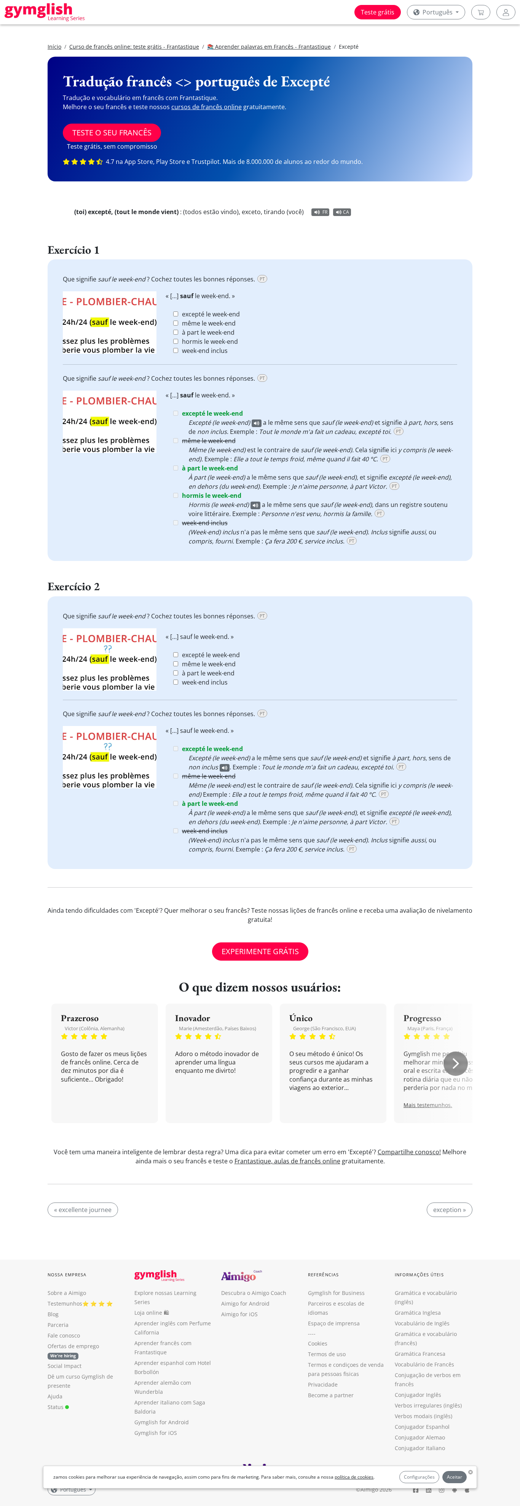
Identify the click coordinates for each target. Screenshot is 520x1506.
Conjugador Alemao (420, 1437)
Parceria (58, 1324)
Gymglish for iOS (155, 1432)
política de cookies (354, 1477)
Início (54, 46)
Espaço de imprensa (334, 1323)
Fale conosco (64, 1335)
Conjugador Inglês (418, 1394)
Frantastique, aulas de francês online (287, 1161)
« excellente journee (83, 1210)
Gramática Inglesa (418, 1312)
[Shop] (480, 12)
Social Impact (64, 1365)
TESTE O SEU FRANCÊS (112, 132)
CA (346, 212)
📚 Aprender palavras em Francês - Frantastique (269, 46)
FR (324, 212)
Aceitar (454, 1477)
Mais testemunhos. (428, 1105)
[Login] (505, 12)
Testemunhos (65, 1303)
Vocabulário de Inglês (422, 1323)
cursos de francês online (206, 107)
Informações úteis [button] (419, 1274)
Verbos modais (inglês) (423, 1416)
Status (56, 1407)
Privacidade (323, 1384)
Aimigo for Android (245, 1303)
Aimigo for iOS (239, 1314)
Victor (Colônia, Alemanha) (94, 1028)
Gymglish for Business (336, 1292)
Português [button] (437, 12)
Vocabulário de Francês (424, 1364)
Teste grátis (377, 12)
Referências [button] (323, 1274)
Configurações (419, 1477)
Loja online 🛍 (151, 1312)
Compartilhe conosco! (409, 1152)
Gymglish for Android (161, 1422)
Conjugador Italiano (420, 1448)
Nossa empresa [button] (67, 1274)
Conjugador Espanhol (422, 1426)
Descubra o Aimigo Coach (253, 1292)
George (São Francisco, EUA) (324, 1028)
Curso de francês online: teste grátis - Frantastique (134, 46)
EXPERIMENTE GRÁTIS (260, 951)
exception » (449, 1210)
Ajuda (55, 1396)
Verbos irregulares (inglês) (428, 1405)
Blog (53, 1314)
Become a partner (331, 1395)
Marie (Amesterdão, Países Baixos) (217, 1028)
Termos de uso (327, 1354)
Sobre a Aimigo (67, 1292)
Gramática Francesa (420, 1353)
